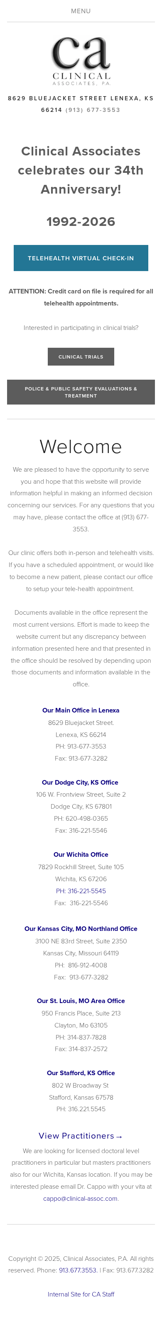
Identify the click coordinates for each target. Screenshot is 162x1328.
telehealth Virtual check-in (81, 258)
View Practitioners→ (81, 1135)
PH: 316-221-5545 (81, 890)
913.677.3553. (78, 1270)
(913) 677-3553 (93, 110)
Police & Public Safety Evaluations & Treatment (81, 392)
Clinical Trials (81, 356)
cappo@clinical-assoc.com (80, 1198)
